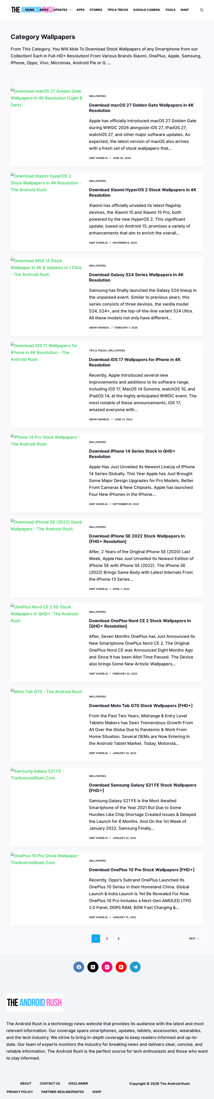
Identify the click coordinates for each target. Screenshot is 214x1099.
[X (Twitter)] (92, 967)
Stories (96, 9)
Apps (80, 9)
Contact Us (50, 1083)
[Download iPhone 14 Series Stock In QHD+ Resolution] (47, 473)
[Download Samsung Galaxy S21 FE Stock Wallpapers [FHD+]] (47, 807)
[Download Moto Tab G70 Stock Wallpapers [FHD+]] (47, 725)
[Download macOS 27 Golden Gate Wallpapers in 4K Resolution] (47, 127)
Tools (170, 9)
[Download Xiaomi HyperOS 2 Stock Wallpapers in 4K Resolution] (47, 212)
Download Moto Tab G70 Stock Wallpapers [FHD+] (141, 705)
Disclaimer (78, 1083)
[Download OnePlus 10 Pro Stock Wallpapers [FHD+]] (47, 889)
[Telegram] (135, 967)
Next (192, 938)
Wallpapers (97, 96)
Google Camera (146, 9)
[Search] (201, 9)
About (25, 1083)
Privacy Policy (20, 1092)
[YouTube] (121, 967)
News (43, 9)
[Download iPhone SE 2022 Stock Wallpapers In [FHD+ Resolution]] (47, 558)
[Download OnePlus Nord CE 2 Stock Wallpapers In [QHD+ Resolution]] (47, 643)
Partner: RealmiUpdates (62, 1092)
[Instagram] (107, 967)
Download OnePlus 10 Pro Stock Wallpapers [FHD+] (142, 869)
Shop (185, 9)
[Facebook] (78, 967)
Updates (60, 9)
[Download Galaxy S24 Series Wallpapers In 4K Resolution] (47, 296)
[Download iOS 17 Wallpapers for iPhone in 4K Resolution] (47, 385)
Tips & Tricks (117, 9)
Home (29, 9)
